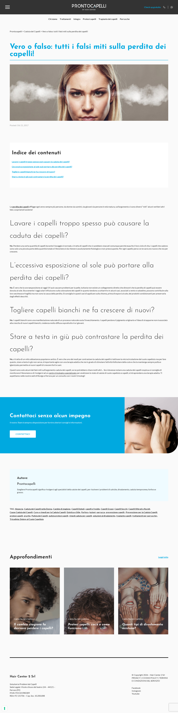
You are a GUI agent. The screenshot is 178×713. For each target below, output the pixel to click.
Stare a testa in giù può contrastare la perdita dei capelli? (38, 176)
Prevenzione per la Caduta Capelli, (142, 512)
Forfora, (85, 512)
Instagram (136, 691)
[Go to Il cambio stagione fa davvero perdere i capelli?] (35, 601)
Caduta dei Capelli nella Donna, (38, 509)
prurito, (27, 516)
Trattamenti (65, 19)
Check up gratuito (152, 7)
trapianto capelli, (124, 516)
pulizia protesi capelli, (59, 516)
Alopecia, (19, 509)
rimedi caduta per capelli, (80, 516)
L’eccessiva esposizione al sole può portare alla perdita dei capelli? (42, 166)
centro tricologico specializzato (62, 373)
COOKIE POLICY (150, 678)
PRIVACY (136, 678)
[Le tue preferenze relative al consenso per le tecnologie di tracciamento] (4, 708)
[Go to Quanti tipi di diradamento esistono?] (143, 601)
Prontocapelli (16, 31)
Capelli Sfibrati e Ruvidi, (139, 509)
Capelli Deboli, (78, 509)
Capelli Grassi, (107, 509)
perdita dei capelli (20, 206)
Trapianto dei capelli (108, 19)
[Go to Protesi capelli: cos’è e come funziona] (89, 601)
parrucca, (101, 512)
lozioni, (92, 512)
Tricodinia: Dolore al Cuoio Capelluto (27, 519)
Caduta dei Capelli (32, 31)
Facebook (136, 688)
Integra (76, 19)
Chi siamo (52, 19)
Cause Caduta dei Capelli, (21, 512)
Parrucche (125, 19)
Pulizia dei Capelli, (40, 516)
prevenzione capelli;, (115, 512)
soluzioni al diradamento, (104, 516)
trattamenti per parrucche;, (145, 516)
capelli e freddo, (92, 509)
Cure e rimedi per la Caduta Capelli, (50, 512)
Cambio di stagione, (62, 509)
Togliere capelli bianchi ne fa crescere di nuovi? (33, 171)
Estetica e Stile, (74, 512)
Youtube (135, 693)
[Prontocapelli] (89, 7)
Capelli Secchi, (121, 509)
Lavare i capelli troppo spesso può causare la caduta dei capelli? (41, 161)
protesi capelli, (16, 516)
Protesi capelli (89, 19)
